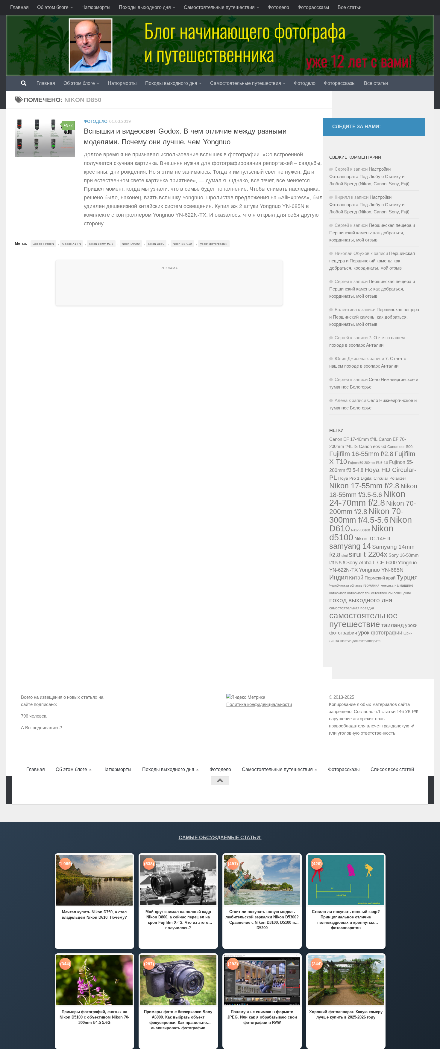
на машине (404, 585)
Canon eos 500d (401, 447)
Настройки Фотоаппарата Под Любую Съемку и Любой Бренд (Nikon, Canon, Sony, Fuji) (369, 176)
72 (71, 125)
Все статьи (350, 7)
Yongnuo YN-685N (381, 570)
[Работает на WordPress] (46, 790)
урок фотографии (380, 633)
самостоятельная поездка (351, 608)
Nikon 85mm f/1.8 (101, 243)
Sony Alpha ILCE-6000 (371, 562)
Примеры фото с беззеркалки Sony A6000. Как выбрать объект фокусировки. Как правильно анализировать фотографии (178, 1020)
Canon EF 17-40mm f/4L (353, 439)
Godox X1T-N (71, 243)
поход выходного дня (360, 600)
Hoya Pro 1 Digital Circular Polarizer (372, 478)
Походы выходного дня (145, 7)
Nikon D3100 (360, 530)
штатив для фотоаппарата (360, 641)
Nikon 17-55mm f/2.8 (364, 485)
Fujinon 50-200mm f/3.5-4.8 (368, 462)
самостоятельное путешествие (363, 620)
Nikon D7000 (131, 243)
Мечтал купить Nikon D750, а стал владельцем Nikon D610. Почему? (94, 915)
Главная (19, 7)
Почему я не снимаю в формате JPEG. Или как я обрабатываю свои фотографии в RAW (262, 1017)
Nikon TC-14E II (372, 539)
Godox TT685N (43, 243)
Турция (407, 577)
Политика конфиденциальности (259, 704)
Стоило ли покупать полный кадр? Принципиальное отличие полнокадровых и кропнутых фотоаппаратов (346, 919)
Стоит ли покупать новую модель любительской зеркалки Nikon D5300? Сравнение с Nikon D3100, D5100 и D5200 (262, 919)
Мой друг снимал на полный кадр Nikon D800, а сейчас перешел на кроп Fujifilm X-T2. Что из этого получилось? (178, 919)
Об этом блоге (53, 7)
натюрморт (337, 593)
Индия (338, 577)
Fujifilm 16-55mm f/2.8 (361, 454)
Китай (356, 578)
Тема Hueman (89, 790)
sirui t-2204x (368, 554)
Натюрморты (95, 7)
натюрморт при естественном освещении (379, 593)
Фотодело (278, 7)
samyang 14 (350, 546)
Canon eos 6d (372, 446)
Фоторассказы (313, 7)
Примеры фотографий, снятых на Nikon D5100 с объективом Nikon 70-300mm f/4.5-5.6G (94, 1017)
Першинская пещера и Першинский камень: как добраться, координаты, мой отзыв (372, 232)
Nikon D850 (156, 243)
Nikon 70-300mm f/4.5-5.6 (366, 515)
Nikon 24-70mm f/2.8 (367, 498)
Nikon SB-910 (182, 243)
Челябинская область (345, 585)
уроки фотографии (213, 243)
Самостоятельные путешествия (219, 7)
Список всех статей (392, 769)
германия (371, 585)
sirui (345, 555)
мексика (387, 585)
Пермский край (380, 578)
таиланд (392, 625)
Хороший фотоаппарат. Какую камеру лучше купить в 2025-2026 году (346, 1014)
